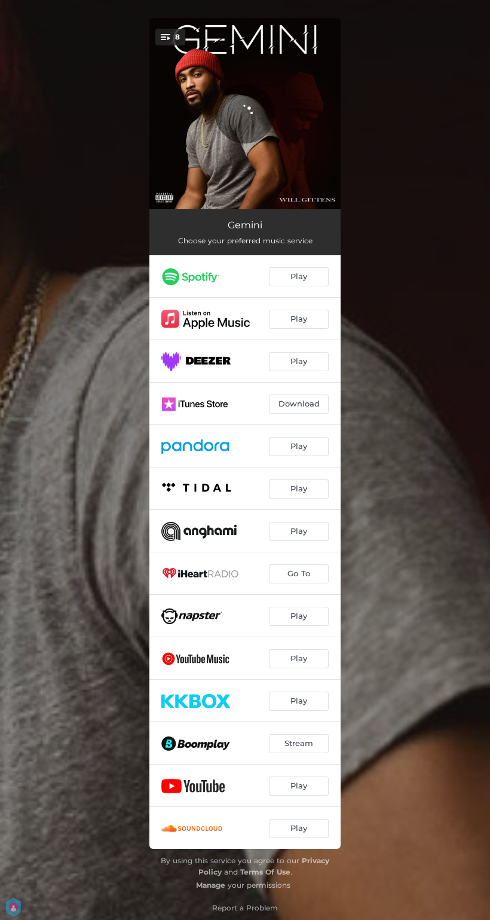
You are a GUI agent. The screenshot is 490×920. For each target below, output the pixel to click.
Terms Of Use (265, 871)
